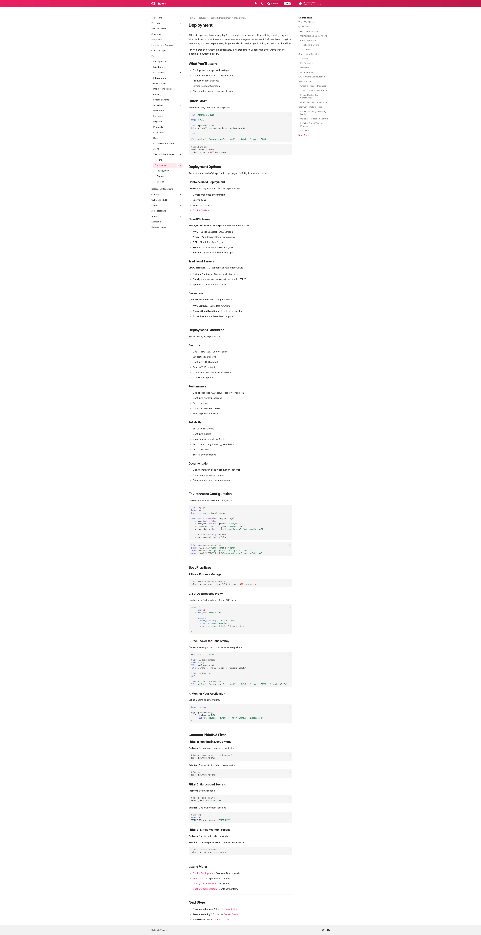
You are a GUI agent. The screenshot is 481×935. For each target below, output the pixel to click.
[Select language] (262, 3)
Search (274, 3)
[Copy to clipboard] (289, 115)
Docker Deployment (203, 873)
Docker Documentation (205, 889)
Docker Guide (231, 914)
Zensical (164, 930)
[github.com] (323, 930)
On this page (305, 17)
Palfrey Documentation (204, 883)
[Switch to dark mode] (255, 3)
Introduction (199, 878)
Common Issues (221, 919)
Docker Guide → (201, 210)
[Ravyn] (153, 4)
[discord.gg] (328, 930)
